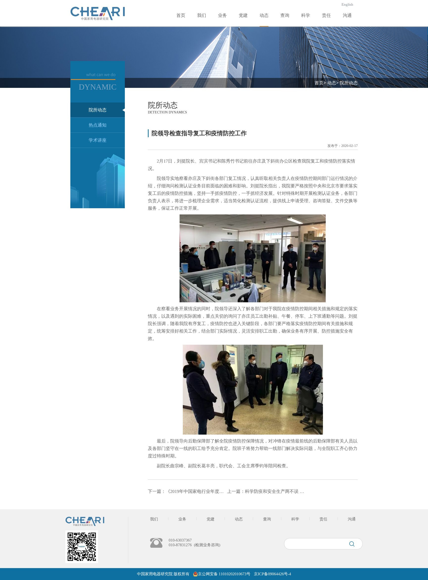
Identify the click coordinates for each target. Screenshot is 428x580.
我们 (201, 15)
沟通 (347, 15)
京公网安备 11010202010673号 (224, 574)
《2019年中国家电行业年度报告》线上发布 (208, 491)
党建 (243, 15)
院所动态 (98, 109)
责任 (326, 15)
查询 (284, 15)
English (347, 4)
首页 (180, 15)
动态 (264, 15)
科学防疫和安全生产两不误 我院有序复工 (285, 491)
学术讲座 (98, 140)
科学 (305, 15)
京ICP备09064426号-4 (272, 574)
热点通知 (98, 125)
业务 (222, 15)
